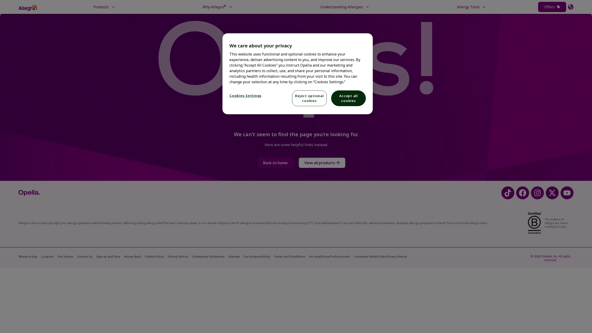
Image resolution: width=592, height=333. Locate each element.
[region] (297, 73)
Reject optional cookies (309, 98)
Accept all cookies (348, 98)
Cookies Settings (245, 95)
